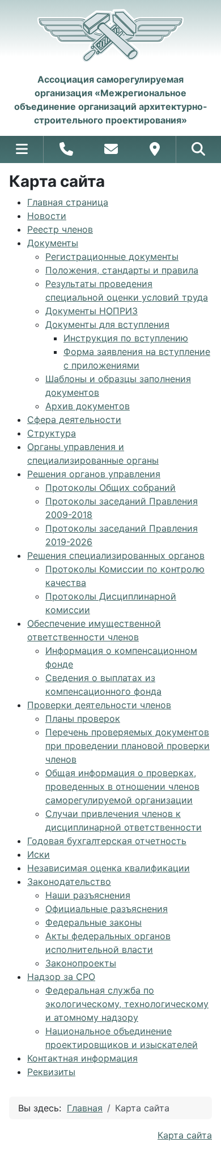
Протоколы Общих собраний (110, 487)
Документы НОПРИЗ (91, 310)
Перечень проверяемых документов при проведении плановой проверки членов (127, 745)
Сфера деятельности (74, 419)
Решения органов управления (93, 474)
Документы (52, 243)
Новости (46, 215)
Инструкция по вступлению (125, 338)
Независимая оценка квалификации (108, 868)
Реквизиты (51, 1071)
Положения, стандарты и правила (121, 270)
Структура (51, 433)
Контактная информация (82, 1058)
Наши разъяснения (87, 895)
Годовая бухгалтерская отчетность (106, 840)
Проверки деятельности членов (99, 705)
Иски (38, 854)
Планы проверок (82, 718)
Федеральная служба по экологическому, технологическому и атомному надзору (127, 1004)
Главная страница (67, 202)
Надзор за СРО (61, 976)
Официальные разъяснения (106, 908)
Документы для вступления (107, 324)
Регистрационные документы (111, 256)
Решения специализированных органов (116, 555)
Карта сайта (185, 1135)
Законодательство (69, 881)
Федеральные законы (93, 922)
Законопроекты (80, 963)
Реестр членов (60, 229)
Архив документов (87, 406)
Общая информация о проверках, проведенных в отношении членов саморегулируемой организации (122, 786)
